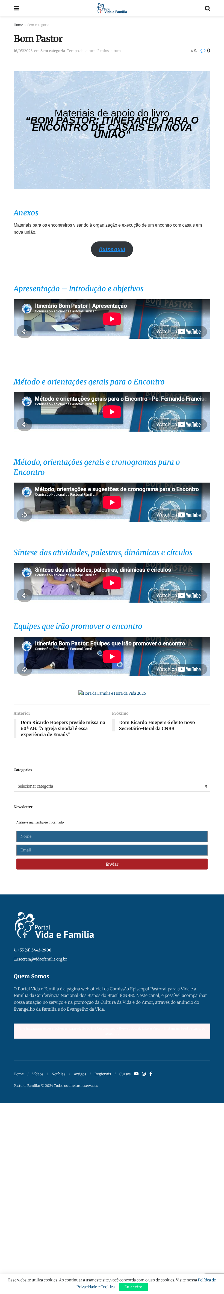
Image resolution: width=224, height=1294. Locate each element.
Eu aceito (133, 1287)
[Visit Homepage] (112, 8)
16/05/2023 (23, 51)
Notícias (58, 1074)
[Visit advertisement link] (112, 693)
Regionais (103, 1074)
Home (18, 25)
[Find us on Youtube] (136, 1074)
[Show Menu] (16, 8)
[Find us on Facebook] (150, 1074)
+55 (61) (34, 950)
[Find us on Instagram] (144, 1074)
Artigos (80, 1074)
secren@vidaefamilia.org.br (42, 959)
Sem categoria (38, 25)
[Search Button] (207, 8)
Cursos (125, 1074)
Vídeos (37, 1074)
